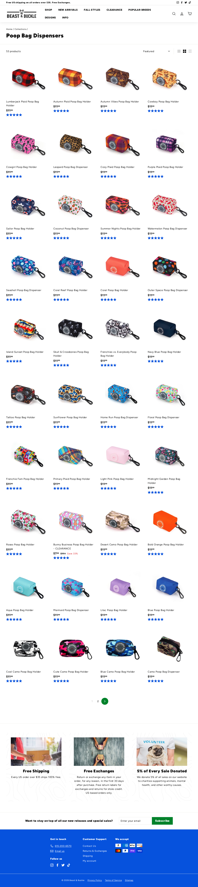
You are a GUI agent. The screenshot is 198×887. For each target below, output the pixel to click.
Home (9, 29)
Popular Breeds (139, 9)
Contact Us (89, 846)
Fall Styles (92, 9)
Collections (20, 29)
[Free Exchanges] (99, 751)
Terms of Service (113, 880)
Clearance (114, 9)
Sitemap (129, 880)
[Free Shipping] (36, 751)
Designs (50, 17)
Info (65, 17)
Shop (48, 9)
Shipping (88, 856)
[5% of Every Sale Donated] (162, 751)
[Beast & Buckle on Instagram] (52, 865)
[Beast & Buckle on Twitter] (63, 865)
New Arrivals (68, 9)
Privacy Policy (95, 880)
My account (89, 860)
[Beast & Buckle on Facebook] (57, 865)
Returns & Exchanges (95, 851)
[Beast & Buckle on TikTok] (68, 865)
